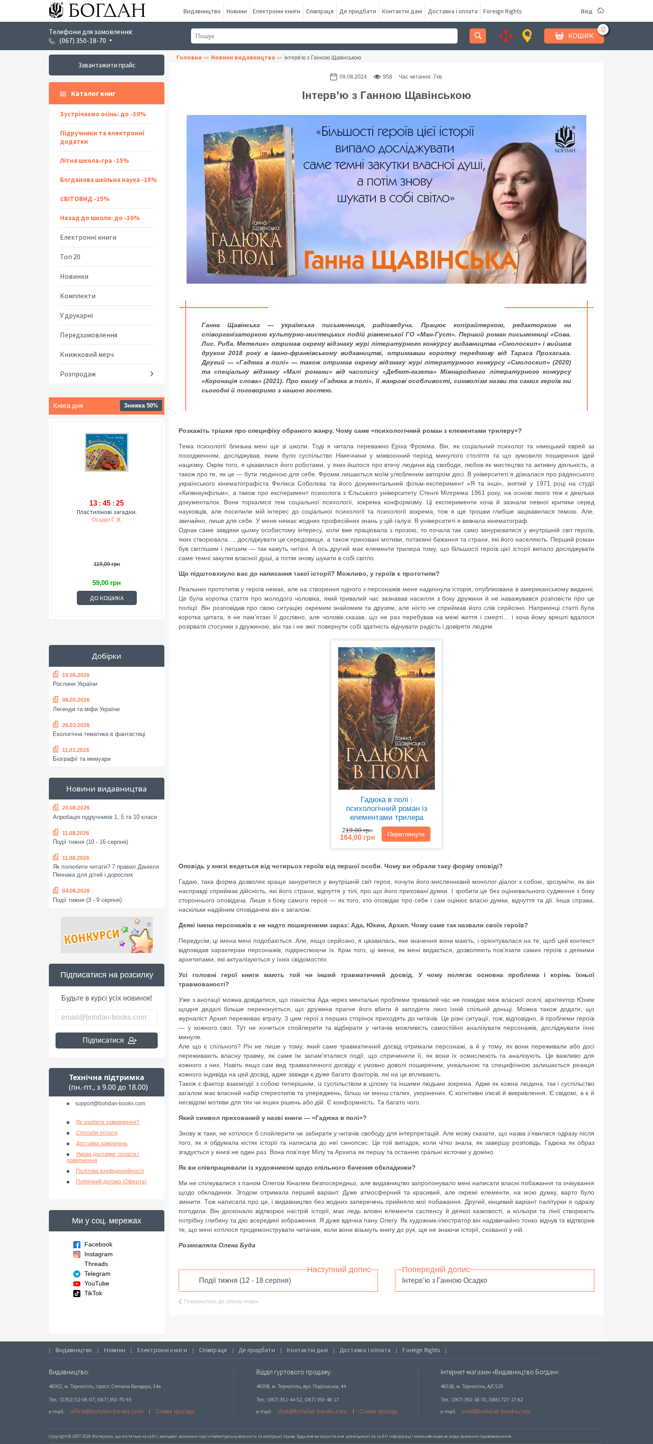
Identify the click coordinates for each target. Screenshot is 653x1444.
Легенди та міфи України (86, 709)
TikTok (93, 1293)
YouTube (96, 1283)
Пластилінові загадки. (107, 512)
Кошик (580, 35)
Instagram (98, 1254)
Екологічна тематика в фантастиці (99, 734)
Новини (237, 11)
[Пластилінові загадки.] (106, 463)
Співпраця (320, 11)
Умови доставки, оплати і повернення (103, 1157)
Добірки (106, 656)
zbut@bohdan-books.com (312, 1411)
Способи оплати (97, 1133)
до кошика (107, 598)
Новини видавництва (106, 788)
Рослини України (75, 683)
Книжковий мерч (87, 354)
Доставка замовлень (101, 1143)
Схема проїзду (175, 1411)
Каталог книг (93, 93)
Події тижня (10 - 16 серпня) (90, 842)
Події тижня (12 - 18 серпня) (245, 1280)
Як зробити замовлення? (107, 1122)
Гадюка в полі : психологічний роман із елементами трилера (386, 808)
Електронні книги (276, 11)
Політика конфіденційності (110, 1171)
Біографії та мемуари (82, 759)
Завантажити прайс (106, 65)
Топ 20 (70, 256)
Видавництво (202, 11)
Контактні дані (402, 11)
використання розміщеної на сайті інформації (364, 1436)
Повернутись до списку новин (221, 1301)
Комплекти (78, 295)
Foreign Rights (502, 11)
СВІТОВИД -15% (85, 198)
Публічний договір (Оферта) (111, 1182)
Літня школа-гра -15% (94, 160)
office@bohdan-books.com (106, 1411)
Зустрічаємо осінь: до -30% (103, 114)
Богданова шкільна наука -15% (108, 179)
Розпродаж (78, 373)
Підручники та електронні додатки (102, 137)
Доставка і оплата (453, 11)
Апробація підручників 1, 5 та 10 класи (105, 817)
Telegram (97, 1273)
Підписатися (103, 1040)
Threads (96, 1263)
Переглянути (406, 834)
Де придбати (357, 11)
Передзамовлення (88, 334)
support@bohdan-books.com (110, 1103)
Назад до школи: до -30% (100, 218)
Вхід (587, 11)
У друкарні (76, 315)
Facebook (98, 1244)
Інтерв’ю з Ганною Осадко (444, 1280)
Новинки (74, 276)
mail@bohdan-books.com (496, 1411)
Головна (189, 57)
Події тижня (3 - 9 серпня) (87, 900)
